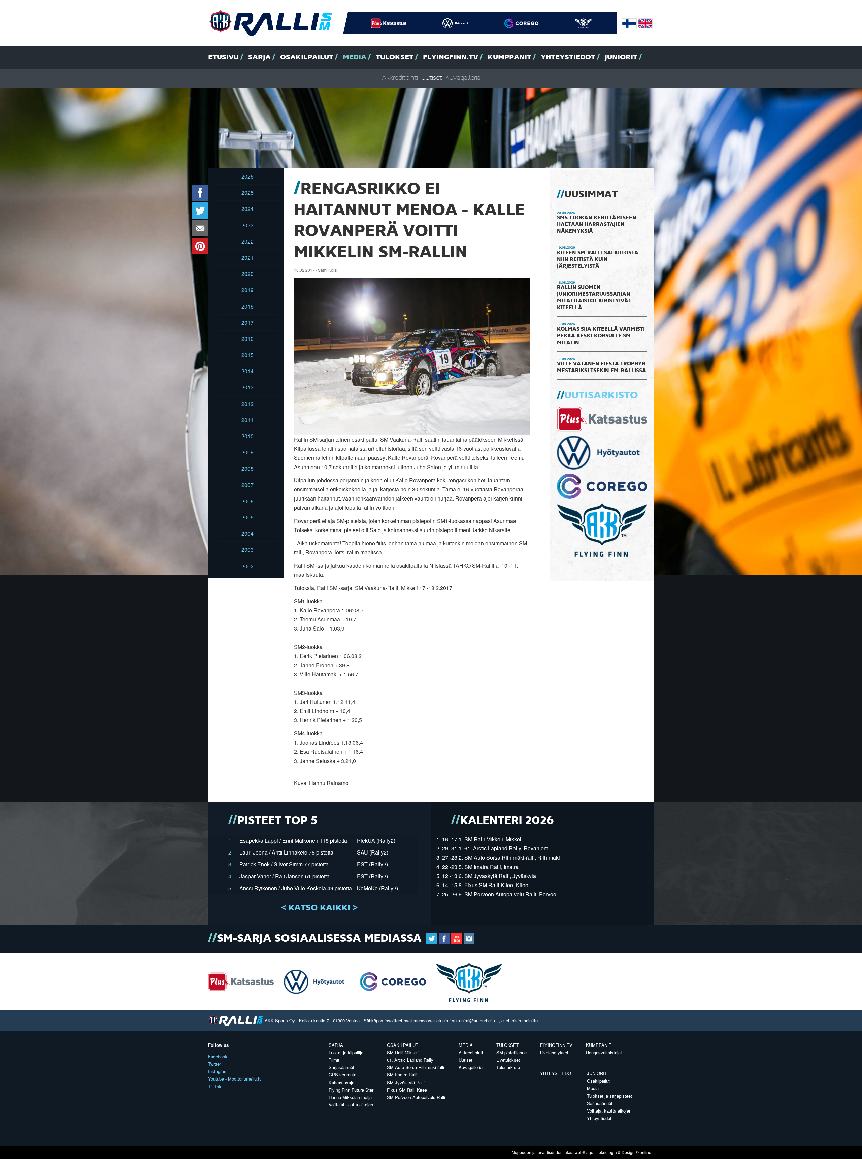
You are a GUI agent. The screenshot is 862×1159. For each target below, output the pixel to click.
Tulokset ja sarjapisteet (609, 1096)
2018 (247, 306)
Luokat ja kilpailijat (347, 1052)
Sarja (259, 57)
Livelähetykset (554, 1052)
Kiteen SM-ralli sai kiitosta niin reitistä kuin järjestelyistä (597, 259)
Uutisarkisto (601, 396)
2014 (247, 371)
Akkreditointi (400, 78)
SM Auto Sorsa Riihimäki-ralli (415, 1067)
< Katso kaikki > (319, 908)
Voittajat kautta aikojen (351, 1104)
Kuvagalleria (462, 78)
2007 (247, 485)
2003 (247, 549)
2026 (247, 176)
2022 (247, 241)
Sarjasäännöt (341, 1067)
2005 (247, 517)
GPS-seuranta (342, 1074)
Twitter (214, 1064)
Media (354, 57)
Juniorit (621, 57)
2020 (247, 274)
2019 (247, 290)
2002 (247, 566)
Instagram (218, 1071)
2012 (247, 404)
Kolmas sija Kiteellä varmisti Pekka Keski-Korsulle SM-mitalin (601, 336)
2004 (247, 533)
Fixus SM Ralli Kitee (407, 1090)
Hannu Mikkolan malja (350, 1097)
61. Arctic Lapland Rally (410, 1060)
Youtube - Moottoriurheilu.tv (235, 1078)
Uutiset (431, 78)
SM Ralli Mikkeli (403, 1052)
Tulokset (394, 57)
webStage (584, 1152)
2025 (247, 192)
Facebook (217, 1056)
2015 (247, 355)
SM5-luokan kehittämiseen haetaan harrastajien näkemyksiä (596, 224)
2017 (247, 322)
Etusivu (223, 57)
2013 (247, 387)
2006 (247, 501)
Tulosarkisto (508, 1067)
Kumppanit (509, 57)
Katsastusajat (342, 1082)
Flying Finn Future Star (351, 1090)
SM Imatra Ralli (402, 1074)
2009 (247, 452)
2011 (247, 420)
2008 (247, 468)
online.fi (647, 1152)
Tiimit (334, 1060)
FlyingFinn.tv (450, 57)
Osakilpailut (306, 57)
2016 (247, 339)
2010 (247, 436)
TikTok (214, 1086)
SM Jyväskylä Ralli (406, 1082)
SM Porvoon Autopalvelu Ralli (416, 1097)
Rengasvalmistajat (604, 1052)
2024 (247, 209)
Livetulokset (508, 1060)
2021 (247, 257)
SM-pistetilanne (511, 1052)
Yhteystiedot (568, 57)
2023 (247, 225)
